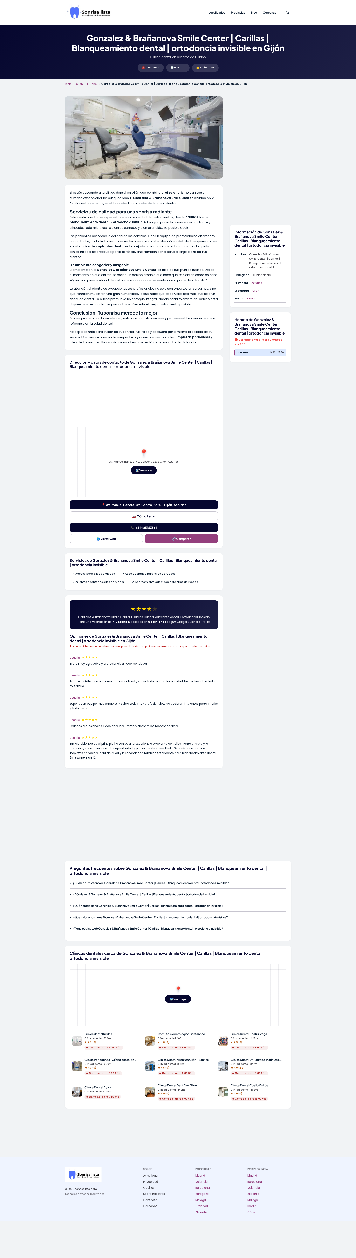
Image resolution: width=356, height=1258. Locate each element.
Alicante (201, 1212)
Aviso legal (150, 1176)
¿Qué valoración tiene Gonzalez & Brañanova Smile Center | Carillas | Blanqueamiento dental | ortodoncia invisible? (150, 917)
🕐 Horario (177, 67)
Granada (201, 1206)
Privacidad (150, 1182)
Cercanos (150, 1206)
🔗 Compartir (181, 539)
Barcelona (202, 1188)
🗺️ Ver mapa (143, 470)
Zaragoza (202, 1194)
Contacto (150, 1200)
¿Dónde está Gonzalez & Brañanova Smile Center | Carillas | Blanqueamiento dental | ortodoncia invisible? (144, 894)
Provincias (238, 12)
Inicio (68, 84)
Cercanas (269, 12)
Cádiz (251, 1212)
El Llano (92, 84)
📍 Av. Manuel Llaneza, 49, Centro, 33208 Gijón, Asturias (143, 505)
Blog (254, 12)
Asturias (256, 283)
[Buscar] (287, 12)
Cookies (149, 1188)
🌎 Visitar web (106, 539)
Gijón (79, 84)
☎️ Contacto (151, 67)
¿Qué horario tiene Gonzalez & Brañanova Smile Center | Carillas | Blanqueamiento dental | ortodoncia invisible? (148, 905)
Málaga (200, 1200)
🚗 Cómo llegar (144, 516)
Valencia (201, 1182)
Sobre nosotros (154, 1194)
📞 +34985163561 (144, 527)
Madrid (200, 1176)
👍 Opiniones (205, 67)
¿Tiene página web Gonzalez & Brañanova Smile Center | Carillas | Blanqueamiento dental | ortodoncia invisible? (148, 928)
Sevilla (251, 1206)
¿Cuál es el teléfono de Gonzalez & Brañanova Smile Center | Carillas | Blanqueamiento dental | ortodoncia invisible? (151, 883)
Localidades (216, 12)
